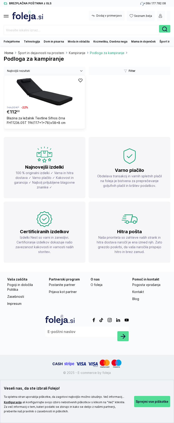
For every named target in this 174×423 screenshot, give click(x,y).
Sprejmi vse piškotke (152, 401)
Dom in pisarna (54, 41)
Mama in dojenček (143, 41)
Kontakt (138, 292)
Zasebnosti (15, 296)
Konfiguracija (13, 402)
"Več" (110, 402)
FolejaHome (12, 41)
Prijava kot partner (63, 292)
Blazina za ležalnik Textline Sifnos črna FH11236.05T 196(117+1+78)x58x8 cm (36, 120)
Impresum (14, 303)
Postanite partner (62, 285)
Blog (135, 299)
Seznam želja (143, 16)
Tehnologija (32, 41)
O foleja (96, 285)
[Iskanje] (164, 29)
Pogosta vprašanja (146, 285)
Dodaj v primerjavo (109, 15)
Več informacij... (113, 396)
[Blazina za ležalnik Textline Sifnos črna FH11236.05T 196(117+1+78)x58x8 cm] (44, 91)
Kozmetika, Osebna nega (110, 41)
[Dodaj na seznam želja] (80, 80)
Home (9, 53)
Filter (132, 71)
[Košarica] (168, 16)
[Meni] (8, 14)
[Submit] (123, 336)
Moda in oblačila (78, 41)
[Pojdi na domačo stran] (27, 15)
